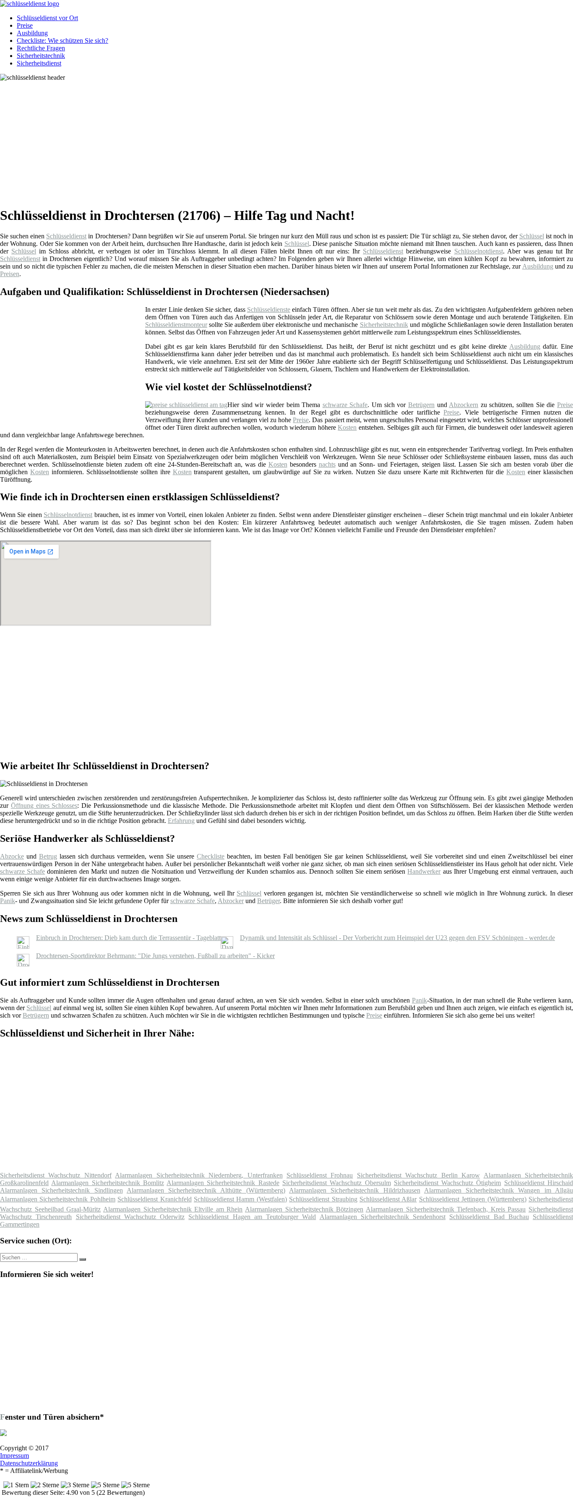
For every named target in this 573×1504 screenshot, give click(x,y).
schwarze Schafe (345, 404)
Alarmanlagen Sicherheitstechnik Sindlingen (61, 1190)
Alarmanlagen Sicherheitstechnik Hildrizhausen (354, 1190)
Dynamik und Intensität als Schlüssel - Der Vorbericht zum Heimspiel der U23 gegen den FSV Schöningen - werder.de (397, 937)
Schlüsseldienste (268, 309)
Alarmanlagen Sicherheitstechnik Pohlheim (57, 1199)
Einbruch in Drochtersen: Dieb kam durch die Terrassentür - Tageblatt (128, 937)
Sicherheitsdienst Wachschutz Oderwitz (130, 1216)
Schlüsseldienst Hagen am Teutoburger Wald (252, 1216)
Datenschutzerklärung (29, 1463)
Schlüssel (531, 236)
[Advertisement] (258, 140)
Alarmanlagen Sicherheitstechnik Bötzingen (304, 1209)
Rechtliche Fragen (41, 48)
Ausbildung (32, 33)
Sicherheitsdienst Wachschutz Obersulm (336, 1182)
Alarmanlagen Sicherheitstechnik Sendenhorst (383, 1216)
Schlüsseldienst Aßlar (388, 1199)
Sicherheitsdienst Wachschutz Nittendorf (56, 1175)
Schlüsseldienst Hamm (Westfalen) (240, 1199)
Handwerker (423, 871)
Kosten (347, 427)
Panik (7, 900)
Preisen (9, 273)
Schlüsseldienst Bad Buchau (489, 1216)
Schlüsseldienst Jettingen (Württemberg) (472, 1199)
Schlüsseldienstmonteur (176, 324)
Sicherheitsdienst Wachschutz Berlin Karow (418, 1175)
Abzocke (12, 856)
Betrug (48, 856)
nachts (327, 464)
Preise (25, 25)
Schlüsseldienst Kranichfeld (154, 1199)
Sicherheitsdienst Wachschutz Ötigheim (447, 1182)
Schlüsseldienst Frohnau (319, 1175)
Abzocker (231, 900)
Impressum (14, 1455)
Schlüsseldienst (66, 236)
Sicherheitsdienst (39, 63)
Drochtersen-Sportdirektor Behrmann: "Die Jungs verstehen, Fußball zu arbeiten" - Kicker (155, 955)
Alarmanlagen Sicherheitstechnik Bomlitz (107, 1182)
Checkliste (210, 856)
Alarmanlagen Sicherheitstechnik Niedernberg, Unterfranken (198, 1175)
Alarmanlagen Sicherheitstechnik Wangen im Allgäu (498, 1190)
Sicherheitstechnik (41, 55)
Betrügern (421, 404)
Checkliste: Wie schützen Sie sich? (62, 40)
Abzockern (463, 404)
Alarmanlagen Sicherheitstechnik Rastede (223, 1182)
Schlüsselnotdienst (478, 251)
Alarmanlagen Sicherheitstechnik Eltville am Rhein (173, 1209)
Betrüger (268, 900)
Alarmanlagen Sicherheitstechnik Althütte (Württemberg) (206, 1190)
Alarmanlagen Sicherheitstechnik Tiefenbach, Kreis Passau (446, 1209)
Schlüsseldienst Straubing (323, 1199)
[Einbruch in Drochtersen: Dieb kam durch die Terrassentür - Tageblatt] (23, 946)
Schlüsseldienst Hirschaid (538, 1182)
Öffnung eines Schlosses (44, 805)
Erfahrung (181, 820)
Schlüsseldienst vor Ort (47, 17)
